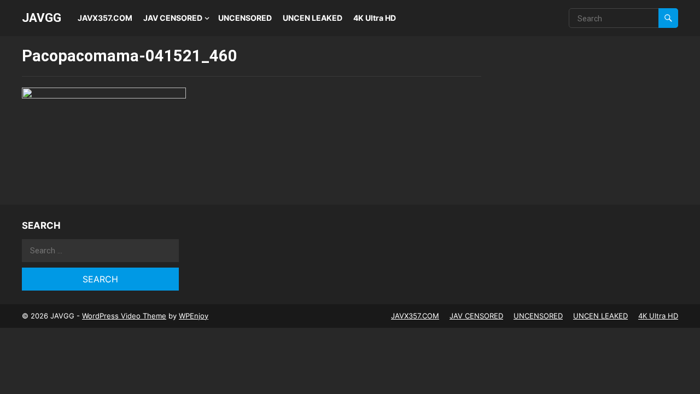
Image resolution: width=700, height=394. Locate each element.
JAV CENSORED (172, 17)
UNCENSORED (245, 17)
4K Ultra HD (374, 17)
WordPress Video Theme (124, 315)
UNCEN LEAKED (312, 17)
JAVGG (41, 17)
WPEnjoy (193, 315)
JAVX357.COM (105, 17)
